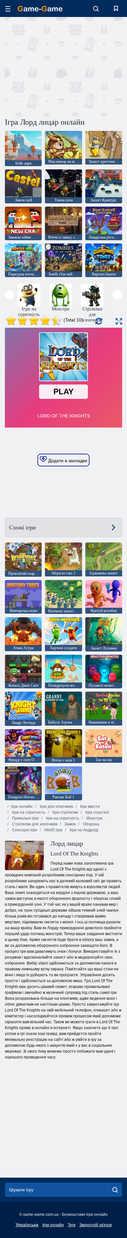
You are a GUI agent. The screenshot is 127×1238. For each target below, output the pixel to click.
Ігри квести (89, 806)
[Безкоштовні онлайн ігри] (40, 8)
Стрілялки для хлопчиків (34, 824)
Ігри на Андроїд (83, 830)
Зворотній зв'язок (95, 1225)
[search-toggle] (96, 8)
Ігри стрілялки (64, 812)
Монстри (94, 818)
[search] (115, 1190)
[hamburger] (8, 8)
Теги (72, 1225)
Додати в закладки (67, 460)
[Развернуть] (119, 321)
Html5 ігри (53, 830)
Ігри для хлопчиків (56, 806)
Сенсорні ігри (24, 830)
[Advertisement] (60, 66)
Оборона (90, 824)
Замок (70, 824)
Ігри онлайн (22, 806)
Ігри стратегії (96, 812)
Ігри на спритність (28, 812)
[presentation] (9, 295)
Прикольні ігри (25, 818)
